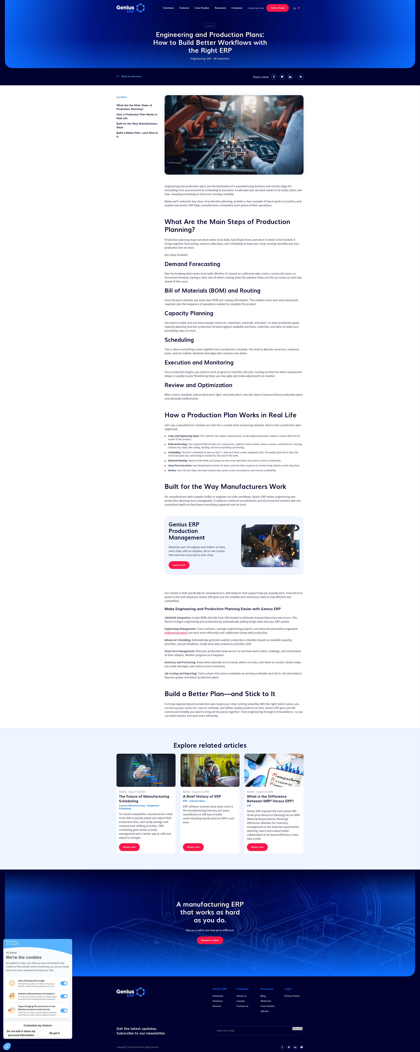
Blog (263, 995)
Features (184, 7)
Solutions (168, 7)
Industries (217, 995)
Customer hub (256, 7)
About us (241, 995)
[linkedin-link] (295, 1047)
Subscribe (297, 1028)
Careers (240, 1000)
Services (216, 1006)
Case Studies (202, 7)
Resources (220, 7)
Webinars (266, 1000)
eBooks (265, 1011)
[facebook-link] (282, 1047)
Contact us (242, 1006)
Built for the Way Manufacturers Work (136, 125)
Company (236, 7)
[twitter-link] (289, 1047)
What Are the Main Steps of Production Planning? (134, 107)
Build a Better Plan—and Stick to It (137, 134)
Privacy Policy (292, 995)
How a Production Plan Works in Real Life (136, 116)
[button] (296, 8)
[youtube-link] (302, 1047)
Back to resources (131, 76)
